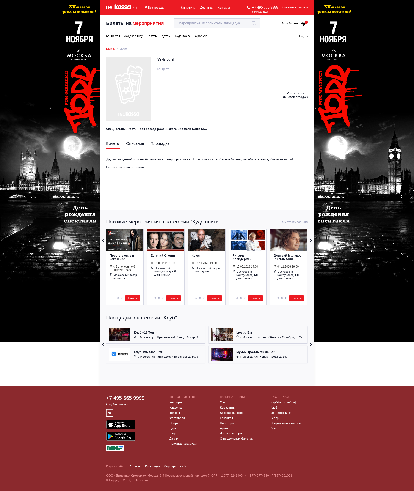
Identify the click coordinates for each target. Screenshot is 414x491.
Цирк (172, 428)
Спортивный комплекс (286, 423)
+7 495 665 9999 (265, 7)
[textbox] (217, 23)
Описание (135, 143)
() (295, 95)
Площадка (160, 143)
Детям (173, 438)
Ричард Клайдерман (242, 257)
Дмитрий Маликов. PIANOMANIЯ (288, 257)
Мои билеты (290, 23)
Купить (132, 298)
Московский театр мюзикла (125, 276)
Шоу (172, 433)
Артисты (135, 466)
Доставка (206, 7)
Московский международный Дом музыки (165, 271)
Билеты (113, 143)
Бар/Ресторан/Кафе (284, 402)
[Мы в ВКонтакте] (109, 413)
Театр (274, 418)
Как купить (188, 7)
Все (273, 428)
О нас (224, 402)
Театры (174, 412)
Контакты (224, 7)
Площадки (152, 466)
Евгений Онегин (163, 255)
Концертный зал (281, 412)
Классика (175, 407)
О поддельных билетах (236, 438)
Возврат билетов (231, 412)
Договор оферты (231, 433)
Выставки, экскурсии (183, 443)
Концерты (176, 402)
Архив (224, 428)
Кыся (196, 255)
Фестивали (177, 418)
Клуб (273, 407)
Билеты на (135, 23)
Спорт (173, 423)
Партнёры (227, 423)
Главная (111, 48)
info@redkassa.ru (118, 404)
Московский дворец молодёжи (208, 270)
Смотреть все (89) (295, 221)
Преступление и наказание (122, 257)
